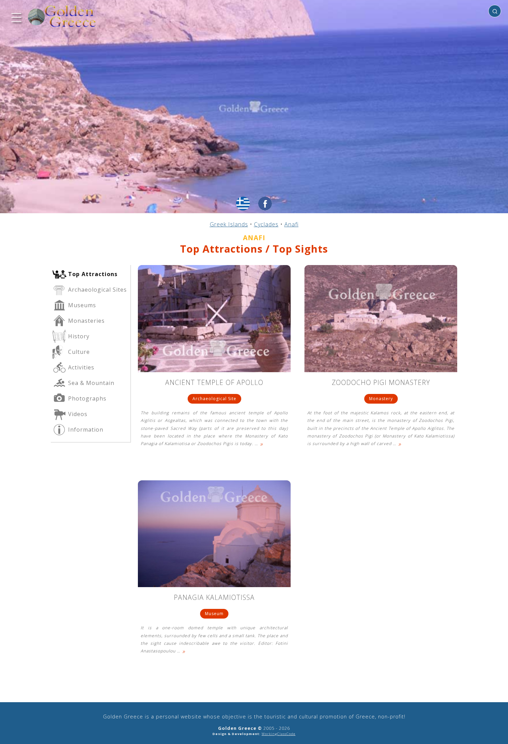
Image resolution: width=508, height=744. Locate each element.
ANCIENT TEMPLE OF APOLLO (214, 383)
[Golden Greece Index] (62, 16)
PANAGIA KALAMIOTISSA (214, 598)
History (78, 336)
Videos (76, 414)
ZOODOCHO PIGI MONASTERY (381, 383)
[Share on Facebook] (265, 203)
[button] (15, 16)
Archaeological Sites (96, 289)
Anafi (291, 224)
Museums (81, 305)
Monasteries (85, 320)
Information (84, 429)
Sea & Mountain (90, 383)
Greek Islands (229, 224)
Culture (78, 352)
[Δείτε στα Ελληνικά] (243, 203)
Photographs (86, 398)
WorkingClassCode (278, 734)
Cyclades (266, 224)
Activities (80, 367)
